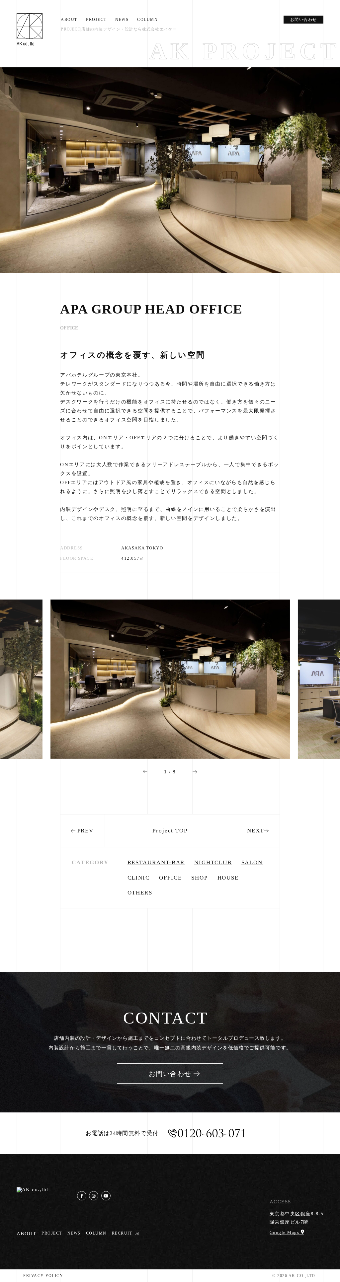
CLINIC (139, 878)
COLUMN (147, 19)
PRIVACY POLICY (43, 1276)
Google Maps (285, 1232)
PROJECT (96, 19)
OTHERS (140, 893)
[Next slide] (195, 771)
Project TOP (170, 830)
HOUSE (228, 878)
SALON (252, 862)
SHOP (199, 878)
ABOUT (69, 19)
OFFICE (170, 878)
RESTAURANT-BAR (156, 862)
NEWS (121, 19)
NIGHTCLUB (213, 862)
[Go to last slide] (145, 771)
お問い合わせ (303, 19)
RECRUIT (122, 1233)
